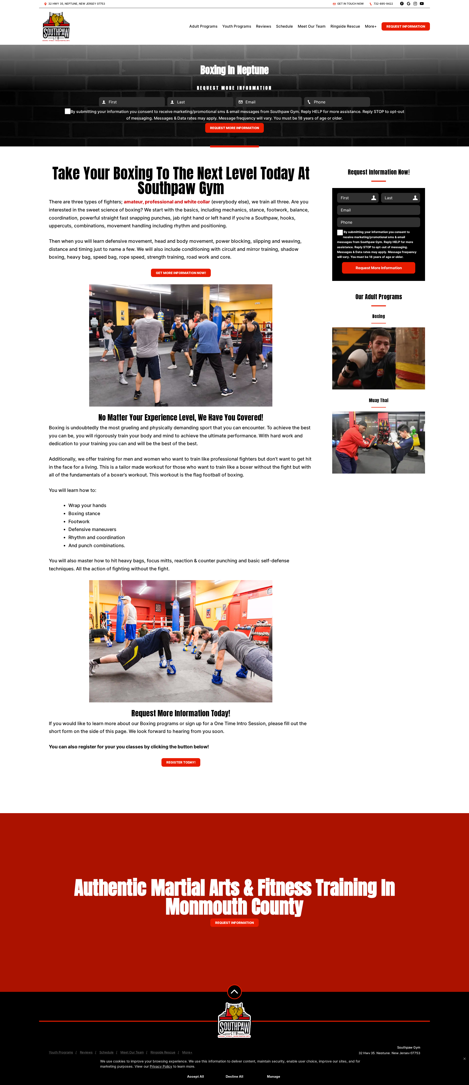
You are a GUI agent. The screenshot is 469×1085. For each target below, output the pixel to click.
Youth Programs (236, 26)
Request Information (405, 26)
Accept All (195, 1076)
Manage (273, 1076)
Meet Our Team (312, 26)
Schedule (284, 26)
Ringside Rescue (345, 26)
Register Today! (180, 762)
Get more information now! (181, 273)
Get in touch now (350, 3)
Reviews (263, 26)
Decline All (234, 1076)
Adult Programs (203, 26)
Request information (234, 923)
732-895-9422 (383, 3)
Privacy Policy (161, 1066)
